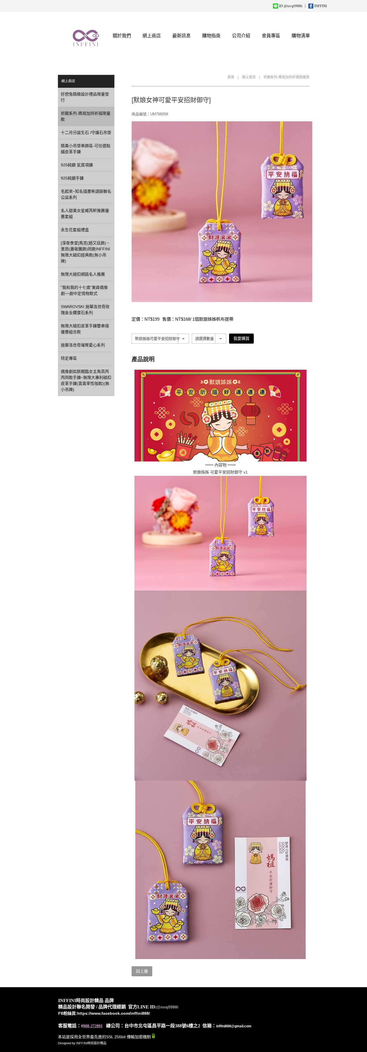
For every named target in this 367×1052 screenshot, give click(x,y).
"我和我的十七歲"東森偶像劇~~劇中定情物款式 (84, 290)
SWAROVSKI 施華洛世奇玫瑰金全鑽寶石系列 (85, 309)
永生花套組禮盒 (75, 229)
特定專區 (69, 358)
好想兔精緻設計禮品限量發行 (85, 97)
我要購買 (241, 338)
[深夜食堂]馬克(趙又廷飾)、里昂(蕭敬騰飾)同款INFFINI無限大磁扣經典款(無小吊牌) (85, 252)
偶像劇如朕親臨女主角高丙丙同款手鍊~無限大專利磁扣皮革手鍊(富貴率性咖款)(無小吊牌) (86, 380)
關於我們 (122, 35)
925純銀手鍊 (72, 178)
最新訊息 (181, 35)
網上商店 (151, 35)
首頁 (230, 77)
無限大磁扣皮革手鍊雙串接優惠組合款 (85, 329)
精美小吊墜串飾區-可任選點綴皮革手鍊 (85, 148)
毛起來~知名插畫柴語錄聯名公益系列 (86, 194)
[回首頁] (86, 35)
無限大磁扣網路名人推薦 (83, 274)
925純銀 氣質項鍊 (77, 165)
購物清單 (301, 35)
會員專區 (271, 35)
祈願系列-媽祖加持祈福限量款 (286, 77)
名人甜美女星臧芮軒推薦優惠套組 (85, 213)
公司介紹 (241, 35)
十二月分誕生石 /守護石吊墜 (86, 132)
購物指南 (211, 35)
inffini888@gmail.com (233, 1026)
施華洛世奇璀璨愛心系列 (83, 345)
